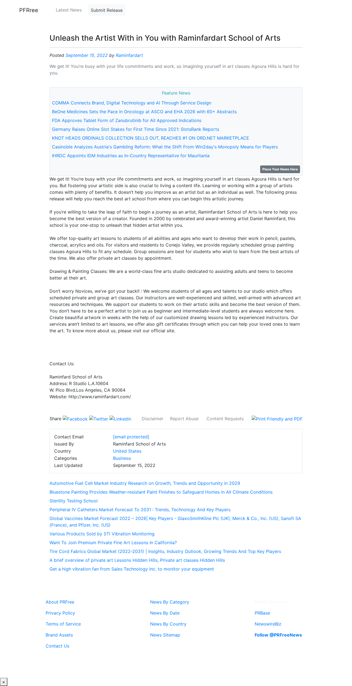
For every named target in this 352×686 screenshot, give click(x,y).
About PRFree (60, 602)
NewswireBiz (268, 624)
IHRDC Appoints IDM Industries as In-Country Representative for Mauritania (131, 155)
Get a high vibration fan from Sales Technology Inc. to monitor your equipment (132, 569)
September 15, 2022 (86, 55)
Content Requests (225, 418)
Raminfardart (129, 55)
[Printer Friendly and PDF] (277, 418)
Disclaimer (152, 418)
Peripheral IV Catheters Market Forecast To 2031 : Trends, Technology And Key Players (140, 509)
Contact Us (57, 646)
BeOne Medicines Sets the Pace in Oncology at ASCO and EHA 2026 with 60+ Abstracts (144, 111)
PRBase (262, 613)
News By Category (169, 602)
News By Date (165, 613)
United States (127, 451)
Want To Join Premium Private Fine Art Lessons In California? (113, 542)
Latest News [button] (69, 10)
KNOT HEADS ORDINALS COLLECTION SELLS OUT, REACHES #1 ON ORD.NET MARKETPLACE (150, 138)
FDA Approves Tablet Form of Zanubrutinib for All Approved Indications (126, 120)
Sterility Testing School (74, 501)
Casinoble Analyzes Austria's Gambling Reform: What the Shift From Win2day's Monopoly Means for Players (165, 147)
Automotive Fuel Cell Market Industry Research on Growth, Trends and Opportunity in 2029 (145, 483)
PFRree (28, 10)
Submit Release (107, 10)
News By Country (168, 624)
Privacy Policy (60, 613)
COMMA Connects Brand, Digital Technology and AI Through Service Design (131, 103)
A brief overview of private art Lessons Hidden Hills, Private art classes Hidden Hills (137, 560)
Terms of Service (63, 624)
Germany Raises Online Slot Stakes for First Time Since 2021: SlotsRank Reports (135, 129)
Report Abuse (184, 418)
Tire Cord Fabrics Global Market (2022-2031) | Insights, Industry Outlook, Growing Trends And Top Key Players (165, 551)
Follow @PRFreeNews (278, 635)
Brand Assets (59, 635)
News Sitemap (165, 635)
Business (122, 458)
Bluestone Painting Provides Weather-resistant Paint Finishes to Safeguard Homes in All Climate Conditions (161, 492)
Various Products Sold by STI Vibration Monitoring (102, 533)
